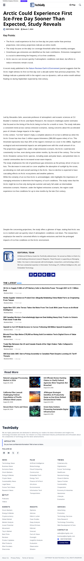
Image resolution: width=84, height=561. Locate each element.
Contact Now (63, 542)
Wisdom (32, 549)
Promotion (61, 513)
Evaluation (61, 499)
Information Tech (36, 490)
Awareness (61, 493)
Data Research (62, 519)
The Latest (12, 283)
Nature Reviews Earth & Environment (44, 68)
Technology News (8, 463)
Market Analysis (7, 522)
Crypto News (6, 478)
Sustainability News (9, 481)
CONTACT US (62, 530)
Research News (7, 490)
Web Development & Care (66, 525)
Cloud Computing (36, 469)
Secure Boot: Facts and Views (15, 407)
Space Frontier (62, 481)
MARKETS (6, 507)
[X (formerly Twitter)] (13, 453)
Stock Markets (7, 472)
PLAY (6, 495)
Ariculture (33, 484)
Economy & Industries (65, 490)
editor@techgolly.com (65, 533)
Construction (34, 472)
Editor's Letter (35, 516)
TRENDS (60, 460)
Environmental (35, 487)
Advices (32, 513)
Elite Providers (7, 546)
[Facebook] (17, 453)
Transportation (35, 493)
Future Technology (64, 469)
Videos (4, 502)
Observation (34, 546)
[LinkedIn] (4, 453)
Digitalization (61, 466)
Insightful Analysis (36, 540)
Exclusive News (7, 469)
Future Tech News (8, 487)
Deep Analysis (35, 522)
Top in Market (7, 531)
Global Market (7, 519)
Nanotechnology (63, 475)
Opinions (33, 510)
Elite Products (7, 543)
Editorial (32, 528)
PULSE (32, 460)
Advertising (61, 510)
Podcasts (5, 498)
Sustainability (62, 484)
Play (73, 5)
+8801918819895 (66, 539)
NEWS (4, 460)
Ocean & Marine (63, 478)
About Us (5, 558)
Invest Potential (7, 525)
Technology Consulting (65, 522)
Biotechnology (35, 466)
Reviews (5, 537)
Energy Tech (34, 478)
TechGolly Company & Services (10, 1)
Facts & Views (35, 534)
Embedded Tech (35, 475)
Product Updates (8, 540)
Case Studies (34, 519)
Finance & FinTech (36, 481)
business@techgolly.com (66, 536)
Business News (7, 466)
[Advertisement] (42, 98)
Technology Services (64, 516)
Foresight (33, 537)
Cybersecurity (62, 463)
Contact (24, 1)
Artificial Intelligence (37, 463)
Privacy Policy (15, 558)
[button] (31, 275)
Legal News (6, 484)
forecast (33, 531)
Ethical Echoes (35, 525)
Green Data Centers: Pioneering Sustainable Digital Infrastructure (56, 409)
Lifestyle (60, 496)
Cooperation (61, 487)
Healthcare (61, 472)
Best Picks (6, 534)
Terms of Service (28, 558)
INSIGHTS (34, 507)
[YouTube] (8, 453)
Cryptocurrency (7, 516)
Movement (6, 528)
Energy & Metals (8, 475)
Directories (6, 549)
